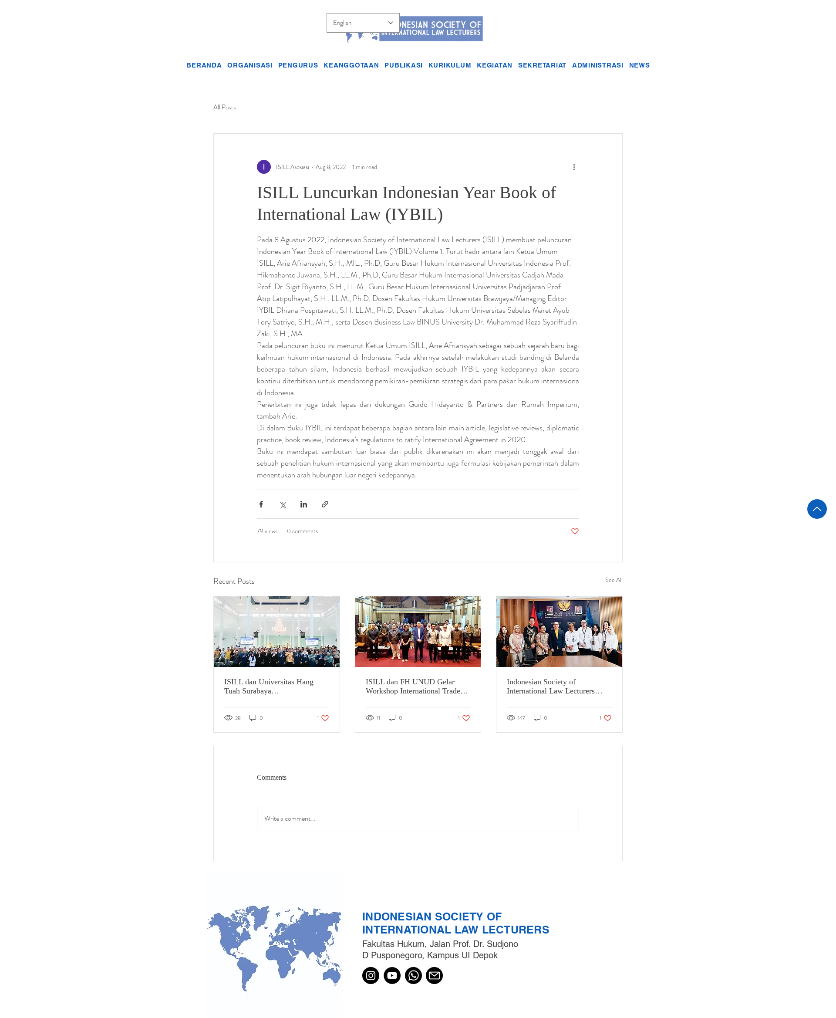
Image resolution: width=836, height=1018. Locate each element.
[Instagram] (370, 975)
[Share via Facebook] (261, 504)
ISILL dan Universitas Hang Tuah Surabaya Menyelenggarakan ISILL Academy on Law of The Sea (270, 686)
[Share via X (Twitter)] (282, 504)
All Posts (224, 107)
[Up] (817, 509)
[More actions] (574, 167)
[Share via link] (325, 504)
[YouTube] (392, 975)
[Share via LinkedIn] (304, 504)
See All (614, 579)
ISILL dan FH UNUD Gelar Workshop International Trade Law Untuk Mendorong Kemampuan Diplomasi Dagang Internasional (416, 686)
